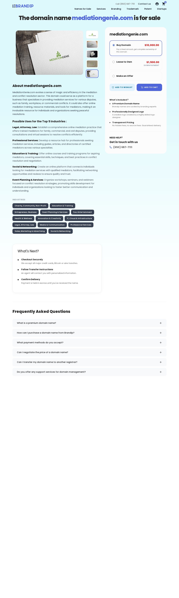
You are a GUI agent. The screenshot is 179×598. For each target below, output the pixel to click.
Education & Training (62, 205)
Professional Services (80, 225)
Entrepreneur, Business (25, 212)
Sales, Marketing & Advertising (30, 231)
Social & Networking (60, 231)
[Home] (22, 6)
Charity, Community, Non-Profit (30, 205)
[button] (92, 34)
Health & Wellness (23, 218)
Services (101, 8)
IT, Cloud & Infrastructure (79, 218)
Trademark (133, 8)
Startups (162, 8)
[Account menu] (157, 4)
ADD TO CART (151, 87)
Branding (116, 8)
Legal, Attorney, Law (24, 225)
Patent (148, 8)
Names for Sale (83, 8)
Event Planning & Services (54, 212)
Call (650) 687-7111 (125, 4)
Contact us (144, 3)
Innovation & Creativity (49, 218)
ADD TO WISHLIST (123, 87)
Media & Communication (52, 225)
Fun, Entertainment (82, 212)
